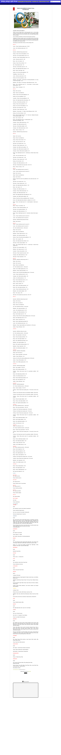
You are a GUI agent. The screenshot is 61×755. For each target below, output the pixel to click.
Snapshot (17, 3)
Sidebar (14, 3)
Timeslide (20, 3)
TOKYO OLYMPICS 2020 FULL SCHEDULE (25, 9)
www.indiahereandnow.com (16, 669)
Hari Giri (29, 671)
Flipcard (4, 3)
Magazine (7, 3)
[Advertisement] (43, 22)
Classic (1, 3)
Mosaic (11, 3)
